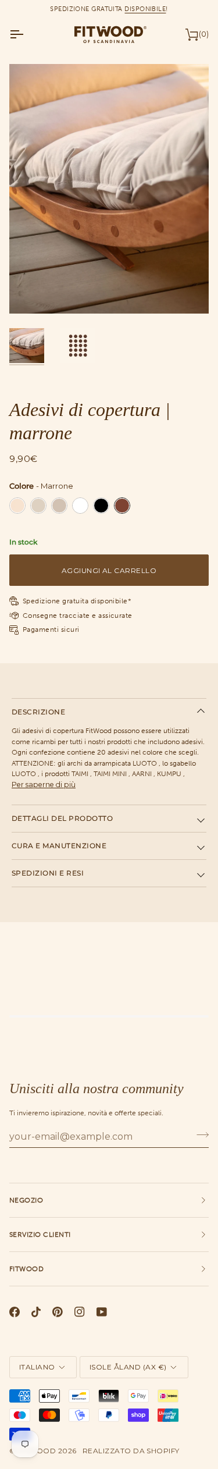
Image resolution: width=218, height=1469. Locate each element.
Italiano (37, 1367)
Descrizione (38, 711)
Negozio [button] (26, 1200)
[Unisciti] (199, 1135)
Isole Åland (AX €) (128, 1367)
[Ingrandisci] (31, 292)
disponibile (145, 9)
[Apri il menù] (26, 34)
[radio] (17, 505)
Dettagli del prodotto (62, 818)
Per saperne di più (44, 784)
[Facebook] (14, 1312)
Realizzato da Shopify (131, 1450)
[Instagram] (79, 1312)
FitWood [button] (26, 1269)
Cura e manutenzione (59, 845)
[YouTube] (102, 1312)
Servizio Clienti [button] (40, 1234)
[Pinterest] (57, 1312)
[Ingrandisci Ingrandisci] (109, 189)
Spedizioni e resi (48, 873)
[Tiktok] (36, 1312)
